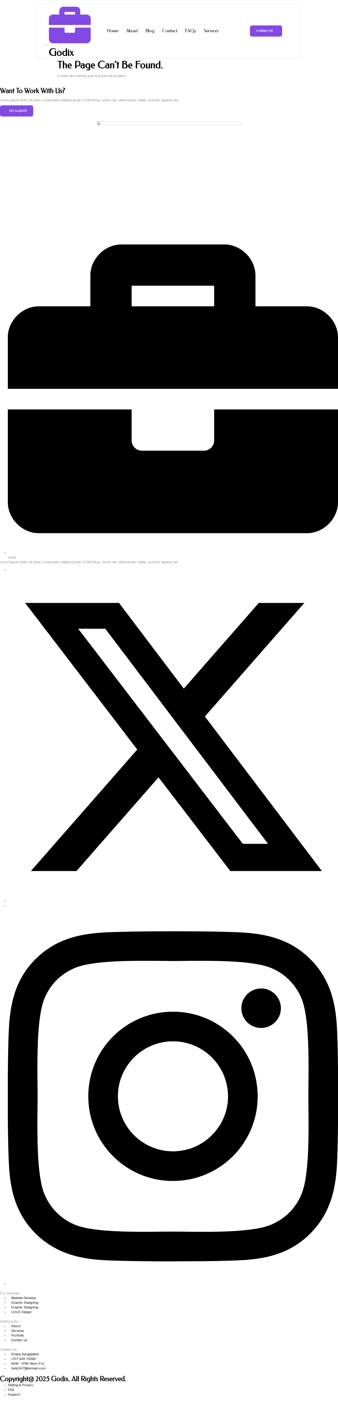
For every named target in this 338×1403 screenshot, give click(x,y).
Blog (150, 30)
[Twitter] (173, 901)
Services (211, 30)
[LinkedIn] (9, 905)
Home (112, 30)
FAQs (190, 30)
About (132, 30)
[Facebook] (9, 570)
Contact (169, 30)
